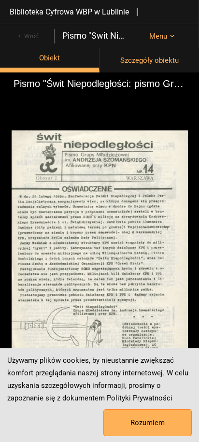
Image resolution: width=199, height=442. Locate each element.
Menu (158, 36)
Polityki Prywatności (139, 398)
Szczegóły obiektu (149, 60)
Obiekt (49, 58)
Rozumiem (147, 422)
